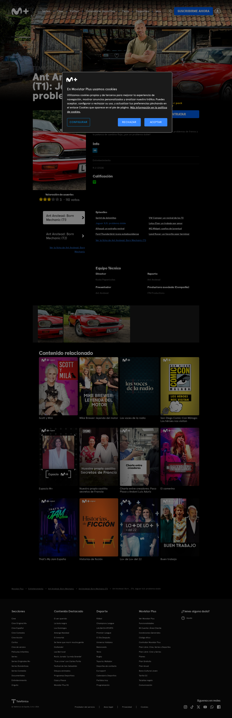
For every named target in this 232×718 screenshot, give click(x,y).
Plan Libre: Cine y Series (150, 652)
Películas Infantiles (20, 652)
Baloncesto (101, 647)
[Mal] (45, 199)
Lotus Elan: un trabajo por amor (166, 223)
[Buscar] (170, 11)
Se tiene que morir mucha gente (69, 642)
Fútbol (74, 11)
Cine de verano (19, 647)
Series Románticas (20, 666)
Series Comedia (19, 671)
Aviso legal (108, 707)
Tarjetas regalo (146, 680)
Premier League (103, 633)
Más (158, 11)
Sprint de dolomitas (106, 217)
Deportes (142, 11)
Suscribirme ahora (193, 11)
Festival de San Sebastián (65, 666)
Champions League (105, 623)
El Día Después (103, 637)
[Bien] (53, 199)
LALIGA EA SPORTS (104, 628)
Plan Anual (144, 666)
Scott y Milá (46, 418)
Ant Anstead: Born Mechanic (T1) (60, 218)
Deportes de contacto (106, 666)
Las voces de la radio (133, 418)
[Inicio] (20, 11)
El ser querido (60, 618)
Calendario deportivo (100, 11)
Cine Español (18, 628)
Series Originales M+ (21, 661)
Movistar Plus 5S (61, 685)
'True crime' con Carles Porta (67, 661)
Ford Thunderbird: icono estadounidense (117, 234)
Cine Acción (17, 637)
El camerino (167, 488)
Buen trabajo (168, 559)
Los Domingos (60, 628)
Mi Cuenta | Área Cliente (150, 628)
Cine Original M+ (19, 623)
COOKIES (144, 707)
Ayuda (189, 618)
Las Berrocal (60, 652)
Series (46, 11)
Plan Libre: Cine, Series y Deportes (155, 647)
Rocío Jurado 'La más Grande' (68, 656)
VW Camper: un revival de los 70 (166, 217)
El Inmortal (59, 637)
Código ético (144, 637)
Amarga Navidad (61, 633)
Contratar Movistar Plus (149, 642)
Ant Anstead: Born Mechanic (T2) (60, 236)
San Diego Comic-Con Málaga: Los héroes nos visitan (179, 420)
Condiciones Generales (149, 633)
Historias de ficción (91, 559)
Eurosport (101, 671)
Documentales (18, 675)
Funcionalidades (146, 623)
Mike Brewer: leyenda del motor (98, 418)
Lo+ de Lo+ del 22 (131, 559)
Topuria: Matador (104, 661)
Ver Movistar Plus (146, 618)
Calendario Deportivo (106, 675)
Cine (60, 11)
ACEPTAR (156, 122)
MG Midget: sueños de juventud (165, 228)
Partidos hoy (102, 680)
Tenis (125, 11)
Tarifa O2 (143, 675)
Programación (103, 685)
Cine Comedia (18, 633)
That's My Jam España (52, 559)
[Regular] (49, 199)
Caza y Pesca (60, 680)
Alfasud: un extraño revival (110, 228)
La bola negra (60, 623)
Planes (142, 656)
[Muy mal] (41, 199)
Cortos (15, 642)
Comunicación (145, 685)
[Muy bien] (57, 199)
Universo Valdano (104, 642)
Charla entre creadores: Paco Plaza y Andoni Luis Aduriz (138, 490)
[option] (51, 324)
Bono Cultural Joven (148, 671)
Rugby (99, 656)
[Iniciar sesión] (217, 11)
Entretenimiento (19, 680)
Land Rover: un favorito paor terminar (169, 234)
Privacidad (127, 707)
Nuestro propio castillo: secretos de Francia (93, 490)
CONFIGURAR (78, 122)
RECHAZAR (129, 122)
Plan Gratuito (145, 661)
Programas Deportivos (64, 675)
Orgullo (15, 685)
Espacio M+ (46, 488)
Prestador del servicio (85, 707)
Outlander (59, 647)
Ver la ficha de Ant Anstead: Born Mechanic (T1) (121, 240)
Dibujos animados (62, 671)
